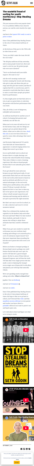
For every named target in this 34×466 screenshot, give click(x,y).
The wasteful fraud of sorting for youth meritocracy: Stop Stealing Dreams (17, 15)
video (22, 299)
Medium (16, 280)
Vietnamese (14, 284)
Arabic (12, 288)
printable (6, 306)
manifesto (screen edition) (11, 301)
